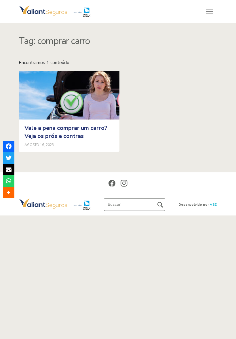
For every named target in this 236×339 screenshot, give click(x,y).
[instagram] (124, 183)
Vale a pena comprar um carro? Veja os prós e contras (65, 132)
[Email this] (8, 169)
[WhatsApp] (8, 181)
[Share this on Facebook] (8, 146)
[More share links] (8, 192)
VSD (213, 204)
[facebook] (112, 183)
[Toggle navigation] (209, 11)
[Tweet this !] (8, 158)
